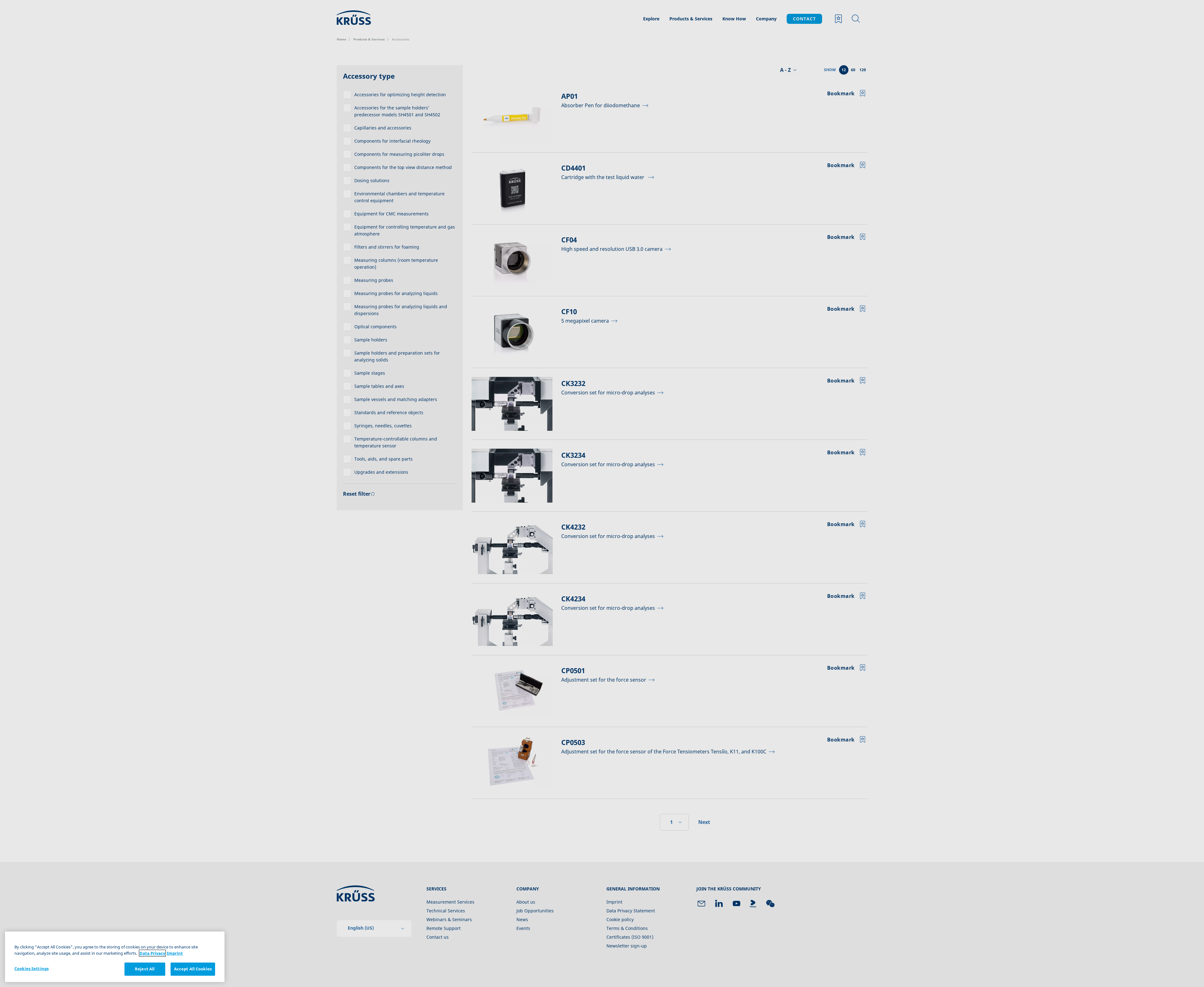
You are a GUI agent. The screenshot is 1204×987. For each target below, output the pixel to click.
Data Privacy (152, 953)
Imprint (175, 953)
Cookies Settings (31, 968)
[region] (114, 957)
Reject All (145, 969)
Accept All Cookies (193, 969)
